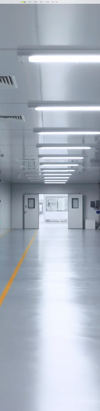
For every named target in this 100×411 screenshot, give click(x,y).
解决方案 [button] (35, 1)
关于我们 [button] (29, 1)
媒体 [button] (53, 1)
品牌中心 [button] (41, 1)
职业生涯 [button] (47, 1)
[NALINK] (23, 2)
